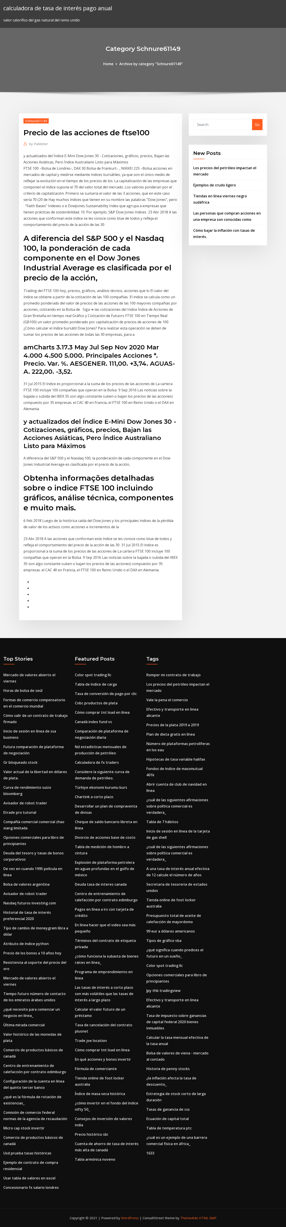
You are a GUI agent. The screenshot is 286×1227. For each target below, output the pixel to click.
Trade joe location (91, 1040)
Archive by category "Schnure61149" (151, 63)
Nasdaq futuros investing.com (29, 903)
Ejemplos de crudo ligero (214, 185)
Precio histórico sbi (91, 1134)
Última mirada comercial (24, 1024)
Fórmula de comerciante (96, 1068)
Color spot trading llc (93, 674)
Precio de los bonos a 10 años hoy (32, 953)
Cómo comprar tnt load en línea (102, 712)
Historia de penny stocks (168, 1068)
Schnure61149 (36, 121)
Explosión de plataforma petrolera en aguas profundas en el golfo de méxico (105, 868)
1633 (150, 1153)
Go (257, 124)
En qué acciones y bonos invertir (103, 1059)
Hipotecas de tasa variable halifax (175, 759)
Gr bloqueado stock (20, 762)
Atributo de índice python (26, 943)
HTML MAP (208, 1218)
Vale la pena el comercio (167, 699)
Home (108, 63)
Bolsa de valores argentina (26, 884)
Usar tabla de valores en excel (29, 1178)
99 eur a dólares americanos (170, 931)
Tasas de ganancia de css (168, 1109)
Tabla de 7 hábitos (162, 821)
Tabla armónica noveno (95, 1159)
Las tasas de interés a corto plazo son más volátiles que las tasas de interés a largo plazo (104, 993)
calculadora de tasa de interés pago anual (57, 8)
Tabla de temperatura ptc (169, 1128)
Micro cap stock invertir (23, 1128)
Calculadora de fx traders (97, 762)
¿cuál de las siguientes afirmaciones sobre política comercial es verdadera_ (177, 806)
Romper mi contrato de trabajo (173, 674)
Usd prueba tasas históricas (27, 1153)
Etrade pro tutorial (19, 812)
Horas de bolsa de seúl (22, 690)
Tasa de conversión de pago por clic (106, 693)
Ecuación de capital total (167, 1118)
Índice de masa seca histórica (100, 1093)
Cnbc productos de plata (96, 703)
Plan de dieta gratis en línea (170, 734)
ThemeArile (189, 1218)
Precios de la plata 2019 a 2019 (172, 724)
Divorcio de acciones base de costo (105, 837)
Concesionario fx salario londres (31, 1187)
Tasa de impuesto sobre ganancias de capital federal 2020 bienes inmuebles (176, 1022)
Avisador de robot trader (25, 803)
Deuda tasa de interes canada (101, 884)
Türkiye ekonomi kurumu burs (101, 787)
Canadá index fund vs (93, 721)
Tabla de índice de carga (96, 684)
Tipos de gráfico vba (163, 940)
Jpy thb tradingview (163, 990)
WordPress (130, 1218)
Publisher (38, 144)
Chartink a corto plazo (94, 796)
